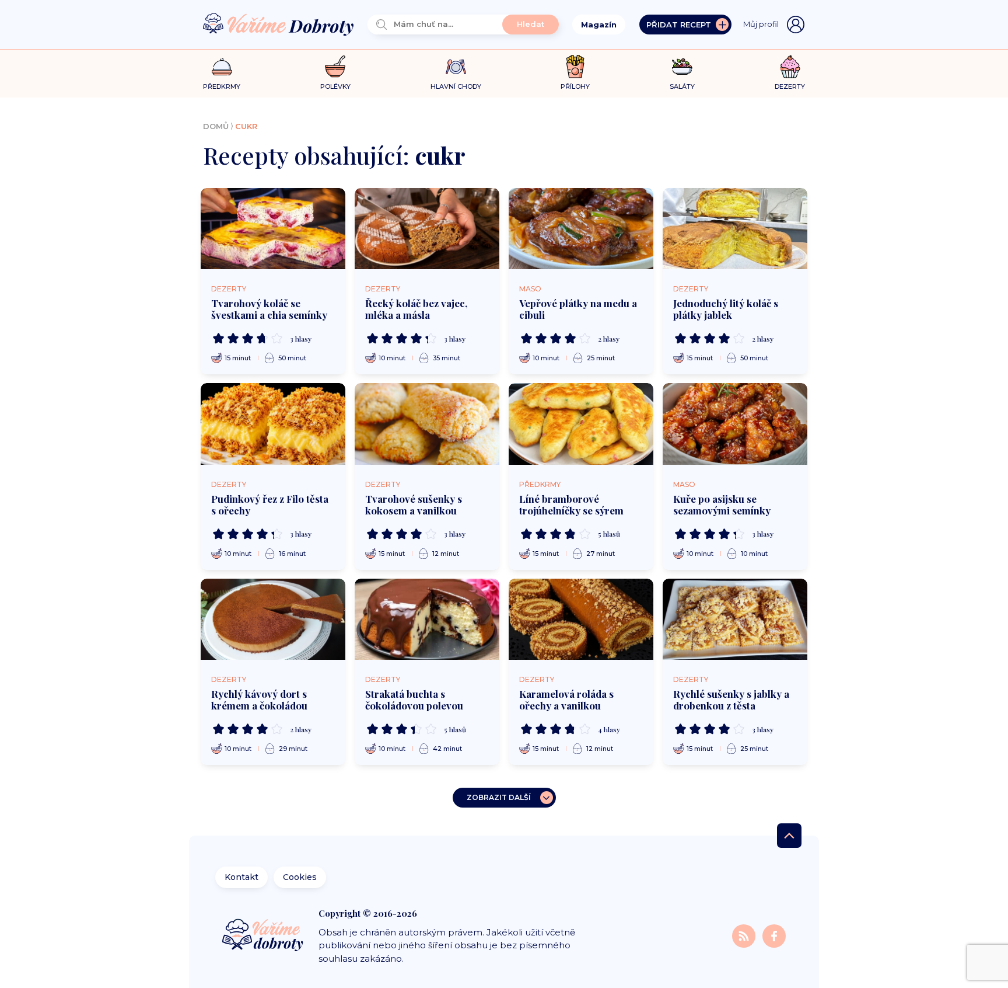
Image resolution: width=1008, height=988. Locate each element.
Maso (530, 288)
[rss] (744, 935)
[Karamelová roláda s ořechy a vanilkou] (581, 619)
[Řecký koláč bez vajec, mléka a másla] (427, 229)
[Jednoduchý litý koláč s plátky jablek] (735, 229)
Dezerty (228, 288)
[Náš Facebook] (774, 935)
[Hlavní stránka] (278, 25)
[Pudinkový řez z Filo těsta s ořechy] (273, 424)
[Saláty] (682, 66)
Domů (216, 126)
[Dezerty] (790, 66)
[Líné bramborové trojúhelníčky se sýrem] (581, 424)
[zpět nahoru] (789, 835)
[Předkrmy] (222, 66)
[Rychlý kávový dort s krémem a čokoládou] (273, 619)
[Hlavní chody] (456, 67)
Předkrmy (540, 484)
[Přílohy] (575, 66)
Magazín (599, 24)
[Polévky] (335, 66)
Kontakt (241, 877)
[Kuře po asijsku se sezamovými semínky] (735, 424)
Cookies (300, 877)
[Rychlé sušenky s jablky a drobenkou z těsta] (735, 619)
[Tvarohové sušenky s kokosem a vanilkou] (427, 424)
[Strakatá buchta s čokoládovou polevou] (427, 619)
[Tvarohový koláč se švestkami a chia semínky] (273, 229)
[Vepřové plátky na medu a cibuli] (581, 229)
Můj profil (761, 24)
